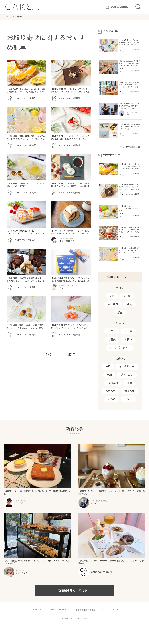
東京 (111, 296)
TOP (7, 17)
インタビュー (126, 366)
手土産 (128, 331)
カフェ (112, 331)
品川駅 (127, 296)
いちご (112, 399)
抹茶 (107, 366)
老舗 (109, 374)
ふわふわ (113, 383)
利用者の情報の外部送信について (89, 609)
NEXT (71, 354)
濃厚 (129, 383)
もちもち (110, 391)
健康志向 (129, 391)
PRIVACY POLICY (58, 609)
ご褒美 (112, 339)
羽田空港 (113, 304)
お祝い (128, 339)
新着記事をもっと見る (72, 590)
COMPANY (37, 609)
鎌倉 (129, 304)
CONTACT (115, 609)
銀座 (119, 312)
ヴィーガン (126, 374)
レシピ (128, 399)
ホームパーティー (120, 347)
